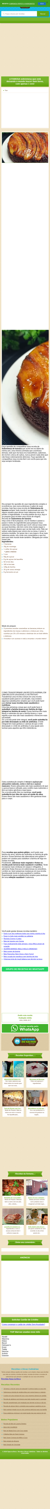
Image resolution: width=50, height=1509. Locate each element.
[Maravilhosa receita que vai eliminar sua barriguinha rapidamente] (37, 1098)
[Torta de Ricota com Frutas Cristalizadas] (13, 1098)
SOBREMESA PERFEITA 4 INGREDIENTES (22, 4)
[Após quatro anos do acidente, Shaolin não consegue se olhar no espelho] (37, 1216)
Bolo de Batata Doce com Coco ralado (15, 1431)
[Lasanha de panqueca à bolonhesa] (13, 1216)
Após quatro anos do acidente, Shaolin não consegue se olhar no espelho (37, 1227)
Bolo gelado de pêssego (11, 1441)
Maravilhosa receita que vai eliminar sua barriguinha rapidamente (37, 1108)
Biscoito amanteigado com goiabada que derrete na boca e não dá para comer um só (26, 1402)
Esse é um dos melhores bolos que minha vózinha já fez (24, 933)
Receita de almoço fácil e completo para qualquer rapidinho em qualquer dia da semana (26, 1406)
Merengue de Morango (37, 1079)
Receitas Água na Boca (11, 1379)
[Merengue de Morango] (37, 1069)
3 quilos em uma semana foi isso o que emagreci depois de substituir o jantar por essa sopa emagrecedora (26, 1396)
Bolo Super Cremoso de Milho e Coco (15, 1438)
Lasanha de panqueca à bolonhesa (13, 1227)
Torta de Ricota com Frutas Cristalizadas (13, 1108)
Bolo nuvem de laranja (12, 951)
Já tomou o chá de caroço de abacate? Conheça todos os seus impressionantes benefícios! (26, 1389)
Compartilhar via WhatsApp (25, 1028)
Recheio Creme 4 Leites (12, 939)
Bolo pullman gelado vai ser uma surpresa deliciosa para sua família (25, 1409)
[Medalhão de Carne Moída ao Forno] (13, 1187)
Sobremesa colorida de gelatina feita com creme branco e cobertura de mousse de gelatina (26, 1392)
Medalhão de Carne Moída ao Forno (13, 1198)
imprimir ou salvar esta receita (25, 1041)
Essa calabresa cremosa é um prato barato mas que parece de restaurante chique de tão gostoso (26, 1413)
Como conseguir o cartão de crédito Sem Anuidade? (23, 1324)
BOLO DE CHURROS (10, 1427)
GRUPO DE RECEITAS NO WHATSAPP (25, 969)
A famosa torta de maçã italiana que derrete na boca (23, 959)
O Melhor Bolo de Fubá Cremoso (13, 1434)
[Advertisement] (25, 48)
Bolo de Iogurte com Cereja (14, 941)
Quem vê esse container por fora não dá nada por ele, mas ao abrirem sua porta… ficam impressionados (37, 1198)
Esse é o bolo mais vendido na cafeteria (18, 936)
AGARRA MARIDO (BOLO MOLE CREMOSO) (20, 949)
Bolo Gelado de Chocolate (11, 1444)
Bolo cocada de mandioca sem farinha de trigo (21, 956)
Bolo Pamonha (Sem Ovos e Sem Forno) (19, 954)
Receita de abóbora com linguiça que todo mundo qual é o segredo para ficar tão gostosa (26, 1399)
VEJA (42, 4)
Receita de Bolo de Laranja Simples (14, 1424)
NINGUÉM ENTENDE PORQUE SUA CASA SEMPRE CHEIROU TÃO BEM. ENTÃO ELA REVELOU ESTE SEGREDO (13, 1079)
